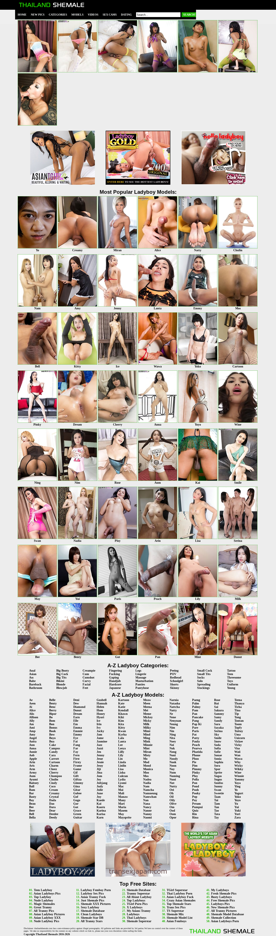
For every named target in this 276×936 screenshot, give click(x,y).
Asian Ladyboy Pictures (49, 914)
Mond (147, 765)
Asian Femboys (176, 921)
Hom (100, 710)
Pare (195, 727)
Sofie (217, 751)
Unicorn (239, 738)
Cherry (53, 772)
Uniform (232, 684)
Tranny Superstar (138, 893)
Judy (100, 786)
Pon (194, 783)
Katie (121, 707)
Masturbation (144, 681)
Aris (31, 765)
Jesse (100, 758)
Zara (237, 817)
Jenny (100, 755)
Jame (100, 738)
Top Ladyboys (136, 900)
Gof (75, 796)
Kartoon (123, 700)
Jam (99, 734)
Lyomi (122, 783)
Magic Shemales (44, 904)
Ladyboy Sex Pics (92, 893)
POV (173, 674)
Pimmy (197, 769)
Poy (194, 800)
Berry (52, 710)
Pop (194, 796)
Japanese (115, 688)
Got (75, 807)
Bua (51, 741)
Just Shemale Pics (92, 900)
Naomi (147, 817)
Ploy (195, 776)
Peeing (174, 670)
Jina (99, 772)
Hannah (102, 703)
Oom (172, 814)
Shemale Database (93, 910)
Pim (195, 765)
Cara (52, 755)
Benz (52, 707)
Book (52, 731)
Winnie (239, 776)
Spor (217, 769)
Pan (194, 713)
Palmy (196, 707)
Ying (237, 786)
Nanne (147, 810)
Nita (172, 738)
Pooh (195, 789)
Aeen (32, 703)
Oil (171, 796)
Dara (52, 807)
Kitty (121, 727)
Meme (147, 713)
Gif (75, 772)
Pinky (196, 772)
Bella (32, 817)
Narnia (174, 700)
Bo (51, 717)
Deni (76, 700)
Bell (31, 814)
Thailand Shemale (47, 934)
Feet (85, 688)
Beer (32, 810)
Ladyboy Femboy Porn (96, 890)
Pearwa (197, 748)
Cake (52, 745)
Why (237, 762)
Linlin (122, 765)
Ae (31, 700)
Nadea (147, 779)
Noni (172, 755)
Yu (236, 803)
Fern (76, 755)
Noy (172, 769)
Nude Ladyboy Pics (46, 921)
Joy (99, 779)
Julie (100, 789)
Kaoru (101, 807)
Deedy (53, 817)
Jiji (99, 769)
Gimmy (78, 783)
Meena (147, 707)
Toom (238, 724)
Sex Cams (110, 14)
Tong (237, 717)
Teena (238, 700)
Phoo (195, 758)
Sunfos (218, 783)
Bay (31, 800)
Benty (53, 703)
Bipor (52, 713)
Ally (31, 720)
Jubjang (102, 783)
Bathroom (35, 688)
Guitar (77, 817)
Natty (173, 710)
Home (22, 14)
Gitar (76, 789)
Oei (171, 789)
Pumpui (197, 807)
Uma (237, 734)
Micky (147, 720)
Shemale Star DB (92, 917)
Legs (138, 670)
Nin (171, 731)
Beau (32, 803)
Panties (140, 684)
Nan (146, 800)
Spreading (203, 684)
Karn (100, 817)
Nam (146, 786)
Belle (52, 700)
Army (33, 772)
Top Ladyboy (42, 897)
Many (122, 800)
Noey (172, 741)
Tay (216, 817)
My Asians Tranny (139, 910)
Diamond (79, 707)
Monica (148, 769)
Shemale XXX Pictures (96, 904)
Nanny (147, 814)
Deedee (53, 814)
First (76, 758)
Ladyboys (133, 914)
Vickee (238, 741)
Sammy (219, 713)
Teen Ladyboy (43, 890)
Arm (32, 769)
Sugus (218, 779)
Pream (196, 803)
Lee (120, 745)
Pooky (196, 793)
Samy (217, 717)
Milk (146, 724)
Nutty (173, 786)
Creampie (89, 670)
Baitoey (34, 783)
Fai (75, 741)
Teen (230, 674)
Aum (32, 776)
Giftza (77, 779)
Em (75, 724)
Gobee (77, 793)
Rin (194, 814)
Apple (33, 758)
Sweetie (219, 793)
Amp (32, 731)
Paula (196, 741)
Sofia (217, 748)
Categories (58, 14)
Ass (31, 677)
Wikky (238, 769)
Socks (200, 677)
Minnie (147, 745)
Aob (31, 755)
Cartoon (54, 762)
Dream (77, 713)
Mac (121, 786)
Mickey (148, 717)
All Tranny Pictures (224, 910)
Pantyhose (142, 688)
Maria (122, 807)
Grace (77, 810)
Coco (52, 786)
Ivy (99, 727)
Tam (217, 803)
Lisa (121, 769)
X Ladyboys (134, 907)
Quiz (195, 810)
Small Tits (203, 674)
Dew (76, 703)
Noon (172, 765)
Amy (32, 734)
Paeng (196, 700)
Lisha (121, 772)
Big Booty (62, 670)
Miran (147, 751)
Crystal (54, 796)
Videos (93, 14)
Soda (217, 745)
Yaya (237, 783)
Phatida (197, 751)
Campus (54, 748)
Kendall (123, 710)
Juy (99, 796)
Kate (121, 703)
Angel (33, 738)
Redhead (175, 677)
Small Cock (204, 670)
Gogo (76, 800)
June (100, 793)
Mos (146, 776)
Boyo (52, 738)
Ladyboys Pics (220, 904)
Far (75, 748)
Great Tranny (43, 907)
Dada (52, 800)
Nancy (147, 807)
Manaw (123, 796)
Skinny (174, 688)
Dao (51, 803)
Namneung (150, 793)
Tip (236, 713)
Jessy (100, 765)
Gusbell (102, 700)
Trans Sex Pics (176, 907)
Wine (237, 772)
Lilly (121, 751)
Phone (196, 755)
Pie (194, 762)
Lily (120, 755)
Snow (217, 741)
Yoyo (237, 800)
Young (231, 688)
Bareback (35, 684)
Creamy (54, 793)
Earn (76, 717)
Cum (86, 674)
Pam (195, 710)
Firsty (77, 762)
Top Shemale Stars (179, 904)
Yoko (237, 796)
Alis (31, 713)
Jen (99, 751)
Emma (77, 727)
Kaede (101, 800)
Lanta (122, 741)
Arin (32, 762)
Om (171, 807)
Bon (51, 724)
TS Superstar (175, 910)
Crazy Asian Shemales (181, 900)
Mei (145, 710)
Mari (121, 803)
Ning (172, 734)
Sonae (218, 755)
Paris (195, 731)
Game (77, 769)
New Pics (37, 14)
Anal (32, 670)
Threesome (234, 677)
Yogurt (238, 793)
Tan (216, 807)
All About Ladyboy (139, 897)
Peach (196, 745)
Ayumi (33, 779)
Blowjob (61, 688)
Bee (31, 807)
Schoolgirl (176, 681)
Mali (121, 793)
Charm (53, 765)
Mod (146, 762)
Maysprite (124, 817)
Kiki (121, 717)
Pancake (197, 717)
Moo (146, 772)
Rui (216, 703)
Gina (76, 786)
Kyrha (122, 734)
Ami (32, 727)
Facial (87, 684)
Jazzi (100, 748)
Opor (172, 817)
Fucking (114, 674)
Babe (32, 681)
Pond (195, 786)
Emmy (77, 734)
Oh (171, 793)
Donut (77, 710)
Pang (195, 720)
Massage (140, 677)
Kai (99, 803)
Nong (172, 751)
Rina (195, 817)
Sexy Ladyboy (90, 907)
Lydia (121, 779)
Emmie (78, 731)
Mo (145, 758)
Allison (33, 717)
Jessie (100, 762)
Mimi (146, 731)
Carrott (54, 758)
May (121, 814)
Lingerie (140, 674)
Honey (101, 713)
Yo (236, 789)
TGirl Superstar (177, 890)
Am (31, 724)
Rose (217, 700)
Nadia (147, 783)
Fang (76, 745)
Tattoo (231, 670)
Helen (100, 707)
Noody (173, 758)
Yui (236, 807)
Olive (172, 803)
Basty (32, 796)
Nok (172, 748)
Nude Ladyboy (43, 900)
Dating (126, 14)
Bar (31, 793)
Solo (200, 681)
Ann (32, 745)
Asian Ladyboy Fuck (180, 897)
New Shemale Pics (223, 907)
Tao (216, 810)
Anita (32, 741)
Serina (218, 731)
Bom (52, 720)
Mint (146, 748)
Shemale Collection (223, 917)
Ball (31, 786)
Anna (32, 748)
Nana (146, 803)
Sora (217, 765)
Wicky (238, 765)
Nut (171, 783)
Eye (75, 738)
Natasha (174, 703)
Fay (75, 751)
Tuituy (238, 731)
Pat (194, 734)
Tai (216, 800)
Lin (120, 758)
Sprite (218, 772)
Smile (217, 738)
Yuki (237, 810)
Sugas (218, 776)
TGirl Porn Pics (137, 904)
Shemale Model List (180, 917)
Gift (76, 776)
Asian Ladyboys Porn (225, 921)
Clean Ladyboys (91, 914)
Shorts (174, 684)
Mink (146, 741)
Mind (146, 734)
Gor (75, 803)
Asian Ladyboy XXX (47, 917)
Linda (122, 762)
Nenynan (175, 720)
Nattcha (174, 707)
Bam (32, 789)
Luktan (123, 776)
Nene (172, 717)
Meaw (147, 700)
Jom (99, 776)
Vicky (238, 745)
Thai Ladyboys (136, 917)
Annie (33, 751)
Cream (53, 789)
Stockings (203, 688)
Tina (237, 710)
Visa (237, 748)
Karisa (101, 814)
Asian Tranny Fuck (93, 897)
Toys (230, 681)
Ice (98, 720)
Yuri (237, 814)
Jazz (99, 745)
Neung (173, 724)
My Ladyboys (220, 890)
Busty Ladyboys (221, 897)
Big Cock (62, 674)
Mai (120, 789)
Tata (217, 814)
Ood (172, 810)
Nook (172, 762)
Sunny (218, 786)
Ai (30, 707)
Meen (146, 703)
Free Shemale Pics (223, 900)
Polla (195, 779)
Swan (217, 789)
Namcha (148, 789)
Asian (32, 674)
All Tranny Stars (91, 921)
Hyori (100, 717)
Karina (101, 810)
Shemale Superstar (139, 921)
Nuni (172, 779)
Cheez (53, 769)
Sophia (218, 762)
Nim (172, 727)
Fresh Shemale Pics (223, 893)
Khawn (123, 713)
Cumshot (88, 677)
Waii (237, 751)
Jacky (100, 731)
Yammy (239, 779)
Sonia (217, 758)
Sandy (218, 720)
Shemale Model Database (227, 914)
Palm (195, 703)
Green (77, 814)
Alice (32, 710)
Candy (53, 751)
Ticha (238, 707)
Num (172, 772)
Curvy (87, 681)
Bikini (60, 681)
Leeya (122, 748)
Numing (174, 776)
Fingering (115, 670)
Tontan (239, 720)
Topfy (238, 727)
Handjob (115, 681)
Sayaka (219, 727)
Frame (77, 765)
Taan (217, 796)
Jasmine (102, 741)
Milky (147, 727)
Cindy (53, 783)
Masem (122, 810)
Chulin (53, 779)
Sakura (219, 710)
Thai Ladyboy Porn (179, 893)
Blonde (60, 684)
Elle (75, 720)
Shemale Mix (175, 914)
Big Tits (61, 677)
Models (77, 14)
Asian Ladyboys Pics (47, 893)
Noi (171, 745)
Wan (237, 755)
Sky (216, 734)
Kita (121, 724)
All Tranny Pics (44, 910)
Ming (146, 738)
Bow (52, 734)
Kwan (122, 731)
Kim (121, 720)
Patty (195, 738)
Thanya (239, 703)
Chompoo (55, 776)
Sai (216, 707)
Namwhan (150, 796)
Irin (99, 724)
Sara (217, 724)
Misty (147, 755)
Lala (121, 738)
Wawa (238, 758)
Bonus (53, 727)
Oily (172, 800)
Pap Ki (196, 724)
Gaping (114, 677)
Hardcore (115, 684)
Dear (52, 810)
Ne (171, 713)
